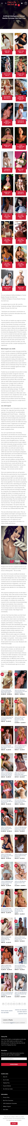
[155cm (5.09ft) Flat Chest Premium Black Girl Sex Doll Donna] (21, 844)
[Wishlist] (22, 3)
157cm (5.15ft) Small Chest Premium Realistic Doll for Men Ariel (20, 801)
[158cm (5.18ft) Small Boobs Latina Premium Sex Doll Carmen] (7, 816)
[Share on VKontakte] (16, 1004)
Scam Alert (5, 1109)
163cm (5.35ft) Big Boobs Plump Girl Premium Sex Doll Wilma (21, 994)
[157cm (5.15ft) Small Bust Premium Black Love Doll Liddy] (7, 735)
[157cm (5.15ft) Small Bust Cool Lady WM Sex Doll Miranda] (7, 789)
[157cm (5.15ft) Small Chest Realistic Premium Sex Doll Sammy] (21, 955)
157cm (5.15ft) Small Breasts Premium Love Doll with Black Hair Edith (7, 910)
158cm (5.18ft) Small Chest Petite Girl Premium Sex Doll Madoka (6, 939)
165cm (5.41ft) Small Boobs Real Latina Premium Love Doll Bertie (21, 774)
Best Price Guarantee (8, 1100)
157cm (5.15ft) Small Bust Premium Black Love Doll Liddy (7, 747)
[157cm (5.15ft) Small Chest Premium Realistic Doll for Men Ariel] (21, 789)
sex (14, 14)
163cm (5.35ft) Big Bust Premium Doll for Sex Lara (20, 883)
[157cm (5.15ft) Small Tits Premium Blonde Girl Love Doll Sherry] (21, 735)
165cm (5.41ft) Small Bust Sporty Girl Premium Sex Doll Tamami (7, 855)
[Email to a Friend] (11, 1004)
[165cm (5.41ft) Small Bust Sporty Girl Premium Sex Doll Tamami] (7, 844)
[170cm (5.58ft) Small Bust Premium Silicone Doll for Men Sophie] (7, 679)
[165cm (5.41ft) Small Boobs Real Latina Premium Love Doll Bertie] (21, 762)
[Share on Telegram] (25, 1004)
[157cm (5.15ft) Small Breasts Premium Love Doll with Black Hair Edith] (7, 898)
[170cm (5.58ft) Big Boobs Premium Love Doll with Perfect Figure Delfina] (21, 816)
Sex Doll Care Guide (8, 1089)
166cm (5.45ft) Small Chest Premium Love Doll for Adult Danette (21, 691)
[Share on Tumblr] (22, 1004)
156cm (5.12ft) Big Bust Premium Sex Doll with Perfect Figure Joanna (6, 774)
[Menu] (2, 3)
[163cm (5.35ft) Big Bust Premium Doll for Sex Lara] (21, 871)
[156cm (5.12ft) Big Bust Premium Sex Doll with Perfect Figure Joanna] (7, 762)
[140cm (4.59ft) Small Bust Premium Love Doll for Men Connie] (21, 926)
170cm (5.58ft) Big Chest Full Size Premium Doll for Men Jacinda (7, 883)
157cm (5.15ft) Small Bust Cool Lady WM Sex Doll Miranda (7, 801)
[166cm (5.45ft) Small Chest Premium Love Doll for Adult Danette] (21, 679)
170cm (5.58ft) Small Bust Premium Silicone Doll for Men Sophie (6, 691)
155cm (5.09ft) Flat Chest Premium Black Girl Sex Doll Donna (21, 855)
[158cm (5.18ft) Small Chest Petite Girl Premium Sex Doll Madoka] (7, 926)
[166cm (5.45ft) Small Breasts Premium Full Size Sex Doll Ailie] (7, 955)
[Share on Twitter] (8, 1004)
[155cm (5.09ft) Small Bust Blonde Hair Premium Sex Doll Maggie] (21, 898)
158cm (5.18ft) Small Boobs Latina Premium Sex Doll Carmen (6, 828)
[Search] (5, 3)
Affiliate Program (7, 1106)
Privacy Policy (6, 1097)
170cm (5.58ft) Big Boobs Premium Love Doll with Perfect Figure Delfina (21, 828)
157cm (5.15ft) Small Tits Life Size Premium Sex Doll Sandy (7, 718)
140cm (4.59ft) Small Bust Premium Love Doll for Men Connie (20, 938)
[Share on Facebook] (6, 1004)
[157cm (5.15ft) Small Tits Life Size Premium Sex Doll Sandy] (7, 707)
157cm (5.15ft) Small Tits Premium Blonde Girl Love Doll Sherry (21, 747)
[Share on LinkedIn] (19, 1004)
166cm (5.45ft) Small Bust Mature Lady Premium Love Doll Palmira (20, 719)
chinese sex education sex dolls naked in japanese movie (21, 1011)
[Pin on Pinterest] (14, 1004)
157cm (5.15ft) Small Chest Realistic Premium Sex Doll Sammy (20, 967)
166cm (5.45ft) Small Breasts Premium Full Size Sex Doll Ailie (6, 967)
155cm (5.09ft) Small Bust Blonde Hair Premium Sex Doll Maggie (20, 910)
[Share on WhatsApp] (3, 1004)
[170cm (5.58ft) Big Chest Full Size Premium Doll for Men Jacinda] (7, 871)
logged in (12, 1022)
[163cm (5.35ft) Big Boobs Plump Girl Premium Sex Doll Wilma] (21, 982)
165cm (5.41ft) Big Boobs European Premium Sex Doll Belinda (7, 994)
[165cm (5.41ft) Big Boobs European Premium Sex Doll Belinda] (7, 982)
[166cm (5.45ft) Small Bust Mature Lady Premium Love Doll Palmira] (21, 707)
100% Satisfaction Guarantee (10, 1103)
